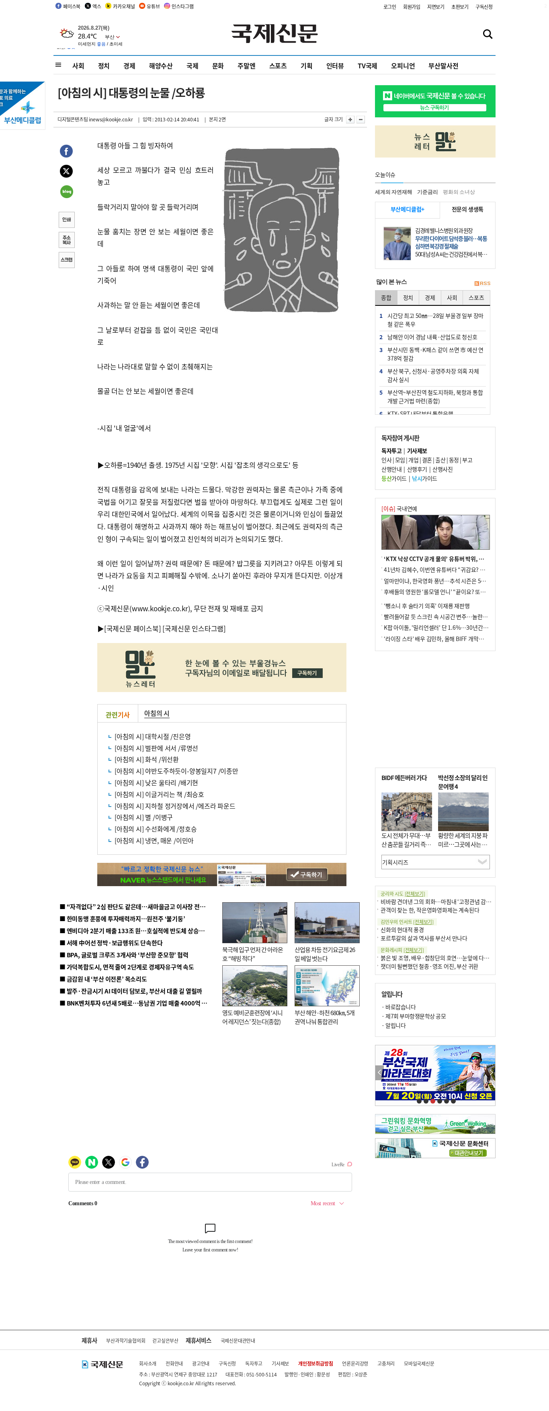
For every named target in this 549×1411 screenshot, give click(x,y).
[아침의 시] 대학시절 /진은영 (153, 736)
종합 (386, 297)
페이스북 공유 (66, 152)
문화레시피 (402, 949)
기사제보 (280, 1363)
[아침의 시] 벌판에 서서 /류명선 (156, 748)
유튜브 (153, 6)
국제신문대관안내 (238, 1340)
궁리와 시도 (403, 893)
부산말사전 (443, 65)
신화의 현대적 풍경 (402, 930)
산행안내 (391, 469)
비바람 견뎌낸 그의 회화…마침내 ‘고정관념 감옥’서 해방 (445, 901)
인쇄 (66, 220)
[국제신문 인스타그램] (194, 628)
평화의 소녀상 (459, 192)
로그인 (389, 6)
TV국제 (367, 65)
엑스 (96, 6)
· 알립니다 (393, 1025)
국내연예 (399, 508)
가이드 (394, 478)
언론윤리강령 (355, 1363)
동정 (454, 460)
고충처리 (386, 1363)
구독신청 (484, 6)
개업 (413, 460)
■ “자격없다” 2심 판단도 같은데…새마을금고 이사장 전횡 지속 (138, 906)
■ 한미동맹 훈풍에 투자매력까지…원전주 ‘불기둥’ (122, 918)
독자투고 (253, 1363)
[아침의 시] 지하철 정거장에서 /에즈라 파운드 (175, 806)
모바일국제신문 (419, 1363)
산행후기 (417, 469)
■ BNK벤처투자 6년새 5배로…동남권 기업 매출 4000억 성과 (136, 1003)
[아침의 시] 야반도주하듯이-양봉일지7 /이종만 (176, 771)
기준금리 (427, 192)
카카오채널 (124, 6)
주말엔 (246, 65)
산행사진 (442, 469)
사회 (78, 65)
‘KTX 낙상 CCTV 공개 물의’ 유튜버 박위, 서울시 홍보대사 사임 (455, 559)
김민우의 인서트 (407, 921)
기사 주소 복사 (66, 241)
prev (379, 1072)
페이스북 (71, 6)
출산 (440, 460)
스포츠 (278, 65)
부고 (467, 460)
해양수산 (161, 65)
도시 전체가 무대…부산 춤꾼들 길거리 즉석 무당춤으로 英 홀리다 (406, 844)
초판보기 (460, 6)
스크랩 (66, 261)
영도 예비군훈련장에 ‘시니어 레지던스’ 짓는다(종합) (252, 1017)
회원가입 (411, 6)
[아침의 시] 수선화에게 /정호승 (156, 828)
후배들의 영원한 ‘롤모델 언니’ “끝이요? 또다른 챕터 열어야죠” (455, 592)
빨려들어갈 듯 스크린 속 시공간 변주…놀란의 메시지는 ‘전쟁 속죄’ (459, 616)
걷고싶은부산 (165, 1340)
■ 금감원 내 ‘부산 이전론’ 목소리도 (103, 979)
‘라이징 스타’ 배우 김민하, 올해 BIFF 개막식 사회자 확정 (448, 639)
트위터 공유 (66, 172)
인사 (386, 460)
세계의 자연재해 (393, 192)
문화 (218, 65)
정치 (104, 65)
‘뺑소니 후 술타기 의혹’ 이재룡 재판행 (427, 606)
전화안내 (174, 1363)
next (491, 1072)
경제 (129, 65)
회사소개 (147, 1363)
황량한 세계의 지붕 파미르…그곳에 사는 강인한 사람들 (463, 844)
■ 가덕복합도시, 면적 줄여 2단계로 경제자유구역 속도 (126, 967)
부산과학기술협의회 (125, 1340)
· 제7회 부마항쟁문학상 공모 (413, 1016)
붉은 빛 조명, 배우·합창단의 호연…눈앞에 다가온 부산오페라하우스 (459, 958)
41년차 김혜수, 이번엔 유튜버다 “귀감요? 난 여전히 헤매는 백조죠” (460, 569)
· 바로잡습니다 (398, 1007)
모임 (400, 460)
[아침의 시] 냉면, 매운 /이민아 (154, 840)
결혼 (427, 460)
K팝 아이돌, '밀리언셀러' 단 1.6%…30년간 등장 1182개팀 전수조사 (462, 627)
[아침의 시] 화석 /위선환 (147, 759)
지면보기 (436, 6)
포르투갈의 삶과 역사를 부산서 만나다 (424, 938)
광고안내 (200, 1363)
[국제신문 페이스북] (132, 628)
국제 (192, 65)
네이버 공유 (66, 192)
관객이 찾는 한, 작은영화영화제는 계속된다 (430, 910)
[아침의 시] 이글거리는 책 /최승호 (159, 794)
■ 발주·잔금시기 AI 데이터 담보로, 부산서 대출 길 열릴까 (130, 991)
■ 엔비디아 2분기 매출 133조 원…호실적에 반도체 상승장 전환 (138, 930)
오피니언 (403, 65)
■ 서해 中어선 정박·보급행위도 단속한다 (111, 942)
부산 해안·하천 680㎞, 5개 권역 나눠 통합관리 (324, 1017)
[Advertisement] (282, 367)
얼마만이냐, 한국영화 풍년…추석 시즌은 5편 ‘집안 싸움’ (448, 581)
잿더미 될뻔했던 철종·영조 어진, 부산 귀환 (429, 966)
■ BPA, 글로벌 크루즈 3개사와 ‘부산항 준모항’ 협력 (123, 954)
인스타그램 (182, 6)
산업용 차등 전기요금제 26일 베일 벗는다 (325, 954)
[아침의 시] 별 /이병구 (144, 817)
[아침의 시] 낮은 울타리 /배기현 (156, 782)
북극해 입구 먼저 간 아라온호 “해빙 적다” (252, 954)
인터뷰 (335, 65)
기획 (307, 65)
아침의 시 (157, 713)
